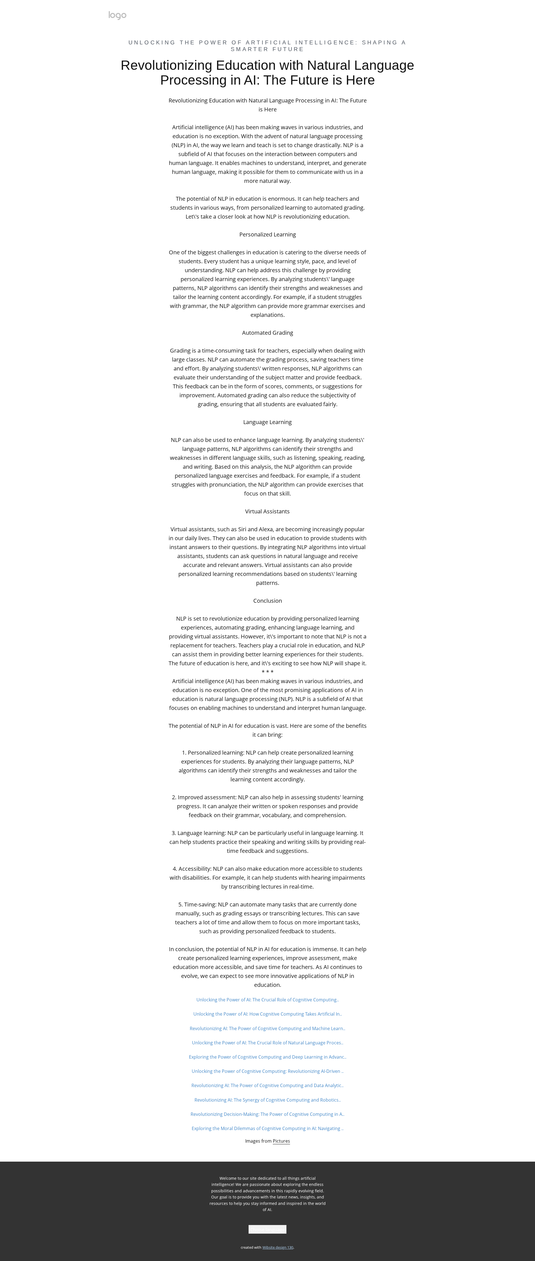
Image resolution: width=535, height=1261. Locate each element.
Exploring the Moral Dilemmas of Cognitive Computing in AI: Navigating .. (268, 1128)
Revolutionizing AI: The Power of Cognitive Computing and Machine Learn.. (267, 1028)
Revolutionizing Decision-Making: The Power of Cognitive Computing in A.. (267, 1114)
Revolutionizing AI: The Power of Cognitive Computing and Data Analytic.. (267, 1085)
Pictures (281, 1141)
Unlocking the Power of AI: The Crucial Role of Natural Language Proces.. (267, 1043)
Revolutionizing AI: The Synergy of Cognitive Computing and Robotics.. (267, 1100)
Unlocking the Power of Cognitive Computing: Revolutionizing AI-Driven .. (268, 1071)
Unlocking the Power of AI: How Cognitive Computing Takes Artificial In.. (267, 1014)
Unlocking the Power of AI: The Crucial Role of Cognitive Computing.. (267, 1000)
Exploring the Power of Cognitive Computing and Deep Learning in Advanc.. (267, 1057)
